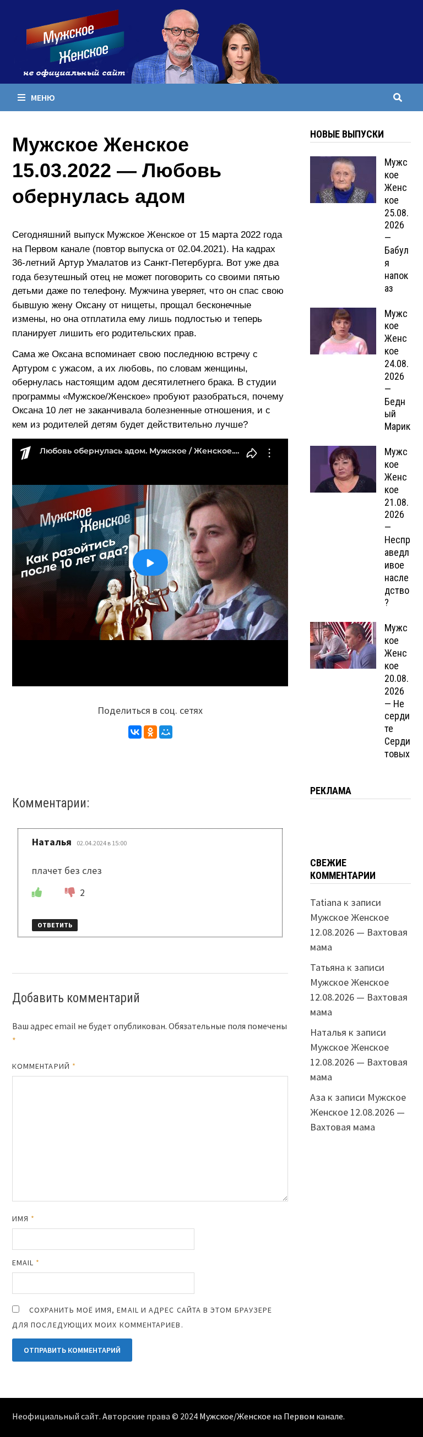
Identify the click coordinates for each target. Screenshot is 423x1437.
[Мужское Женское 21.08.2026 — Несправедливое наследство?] (343, 453)
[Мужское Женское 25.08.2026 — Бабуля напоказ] (343, 163)
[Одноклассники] (150, 732)
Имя (23, 1218)
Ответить (54, 925)
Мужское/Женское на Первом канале (271, 1416)
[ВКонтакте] (135, 732)
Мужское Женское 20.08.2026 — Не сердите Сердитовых (397, 691)
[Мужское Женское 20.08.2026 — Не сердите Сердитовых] (343, 629)
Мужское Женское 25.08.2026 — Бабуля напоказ (396, 225)
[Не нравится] (71, 892)
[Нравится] (37, 892)
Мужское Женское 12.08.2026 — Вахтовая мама (359, 932)
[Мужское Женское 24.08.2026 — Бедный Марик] (343, 315)
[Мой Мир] (165, 732)
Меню (43, 97)
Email (26, 1262)
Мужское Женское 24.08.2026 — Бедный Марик (397, 370)
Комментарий (44, 1066)
